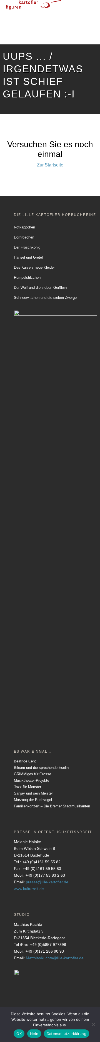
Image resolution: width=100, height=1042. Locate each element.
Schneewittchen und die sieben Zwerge (45, 297)
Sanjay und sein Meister (33, 793)
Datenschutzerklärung (66, 1033)
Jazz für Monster (27, 787)
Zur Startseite (50, 165)
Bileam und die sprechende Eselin (41, 768)
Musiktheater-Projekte (31, 780)
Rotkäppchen (24, 227)
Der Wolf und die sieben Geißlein (40, 287)
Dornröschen (24, 237)
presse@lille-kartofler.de (47, 882)
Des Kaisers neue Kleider (34, 267)
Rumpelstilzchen (27, 277)
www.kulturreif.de (29, 888)
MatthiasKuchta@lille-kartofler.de (55, 958)
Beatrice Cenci (26, 761)
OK (19, 1033)
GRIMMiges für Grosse (32, 774)
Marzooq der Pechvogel (33, 800)
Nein (34, 1033)
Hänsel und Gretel (28, 257)
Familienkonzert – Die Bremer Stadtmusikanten (52, 806)
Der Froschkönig (27, 247)
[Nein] (93, 1024)
